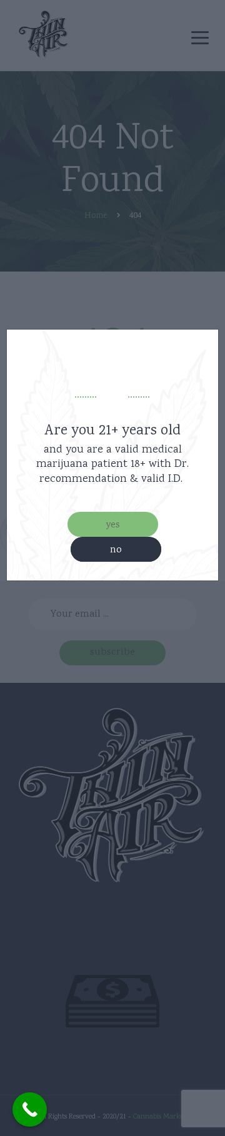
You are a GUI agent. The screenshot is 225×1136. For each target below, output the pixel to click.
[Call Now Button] (29, 1109)
